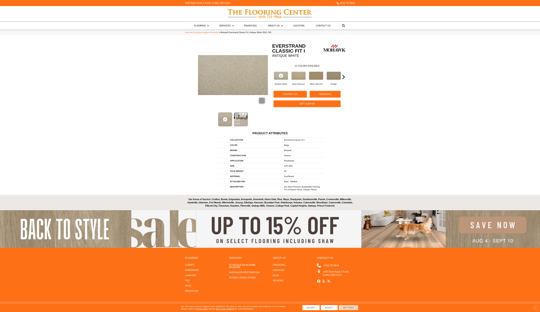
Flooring (200, 25)
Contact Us (323, 25)
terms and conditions (225, 309)
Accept (311, 308)
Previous (199, 118)
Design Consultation (242, 277)
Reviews (278, 280)
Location (298, 25)
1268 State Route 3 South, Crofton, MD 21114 (207, 3)
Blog (276, 275)
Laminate (190, 275)
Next (266, 118)
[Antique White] (281, 75)
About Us (274, 25)
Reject (329, 308)
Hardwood (192, 270)
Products (214, 32)
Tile (187, 280)
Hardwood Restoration (244, 272)
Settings (348, 308)
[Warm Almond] (316, 75)
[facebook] (319, 281)
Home (187, 32)
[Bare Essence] (298, 75)
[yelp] (324, 281)
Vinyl (188, 286)
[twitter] (329, 281)
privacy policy (202, 309)
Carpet (205, 32)
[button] (208, 26)
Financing (250, 25)
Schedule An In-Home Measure (242, 266)
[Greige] (333, 75)
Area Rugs (191, 291)
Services (225, 25)
